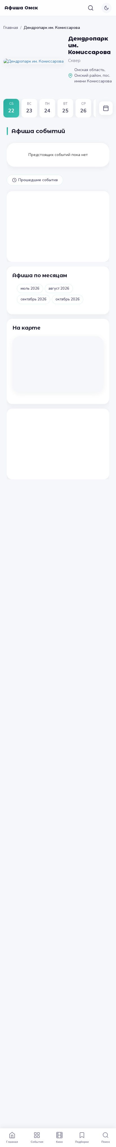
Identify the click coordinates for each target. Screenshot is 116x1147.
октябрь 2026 (67, 299)
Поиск (105, 1142)
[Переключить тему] (106, 8)
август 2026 (58, 288)
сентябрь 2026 (33, 299)
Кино (59, 1142)
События (37, 1142)
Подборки (82, 1142)
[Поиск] (90, 8)
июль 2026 (30, 288)
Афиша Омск (21, 7)
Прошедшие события (38, 180)
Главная (10, 27)
